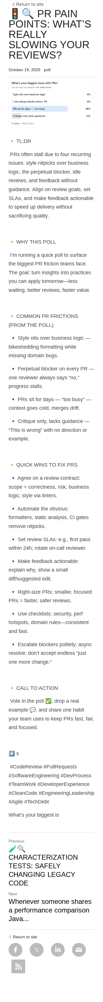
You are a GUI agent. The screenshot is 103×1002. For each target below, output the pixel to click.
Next (13, 894)
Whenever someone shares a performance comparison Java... (50, 910)
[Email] (79, 950)
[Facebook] (15, 950)
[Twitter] (36, 950)
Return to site (30, 4)
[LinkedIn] (58, 950)
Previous (16, 841)
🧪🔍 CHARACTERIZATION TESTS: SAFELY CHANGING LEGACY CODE (43, 866)
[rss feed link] (18, 966)
